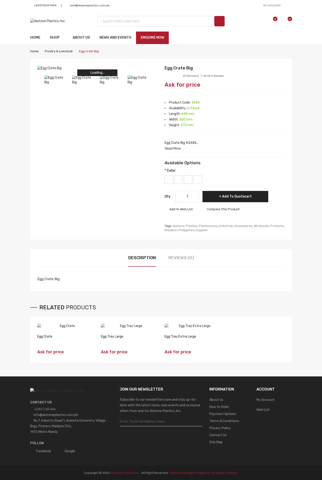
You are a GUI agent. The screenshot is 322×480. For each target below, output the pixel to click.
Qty (167, 196)
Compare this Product (223, 209)
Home (34, 51)
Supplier (202, 230)
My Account (265, 400)
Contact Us (41, 402)
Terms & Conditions (224, 421)
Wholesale (261, 226)
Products (277, 226)
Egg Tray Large (112, 337)
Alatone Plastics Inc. (125, 473)
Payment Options (222, 414)
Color (171, 171)
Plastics (191, 226)
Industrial (226, 226)
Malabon (171, 230)
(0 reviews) (191, 75)
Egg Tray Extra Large (180, 337)
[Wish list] (270, 21)
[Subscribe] (198, 421)
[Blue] (168, 179)
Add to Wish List (181, 209)
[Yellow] (197, 179)
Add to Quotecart (237, 196)
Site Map (216, 442)
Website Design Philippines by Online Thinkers (205, 473)
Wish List (263, 410)
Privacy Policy (220, 428)
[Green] (178, 179)
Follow (37, 443)
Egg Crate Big (89, 51)
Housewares (243, 226)
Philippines (186, 230)
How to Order (219, 407)
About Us (216, 400)
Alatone (178, 226)
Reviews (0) (181, 257)
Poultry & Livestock (59, 51)
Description (142, 257)
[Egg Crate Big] (55, 80)
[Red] (188, 179)
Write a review (213, 75)
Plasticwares (208, 226)
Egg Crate (44, 337)
